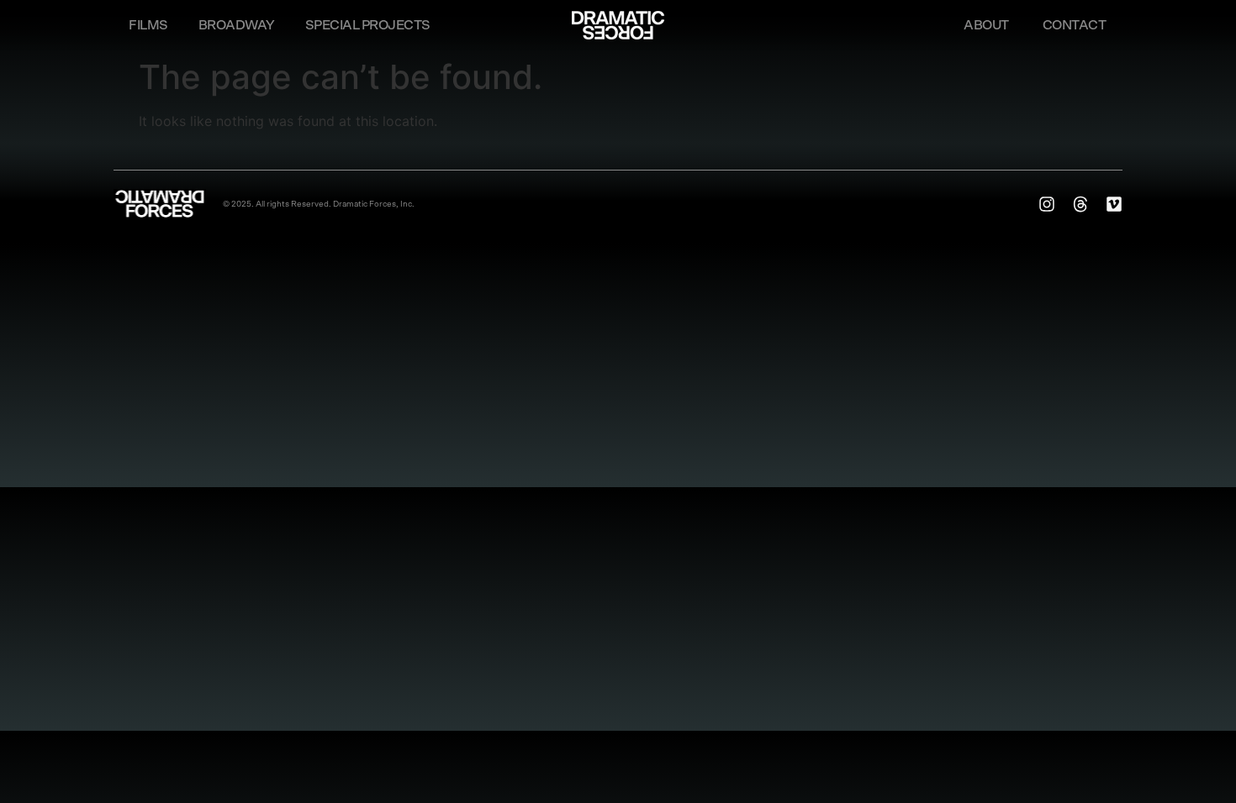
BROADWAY (236, 25)
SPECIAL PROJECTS (367, 25)
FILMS (148, 25)
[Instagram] (1046, 204)
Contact (1075, 25)
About (986, 25)
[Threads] (1080, 204)
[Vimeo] (1114, 204)
